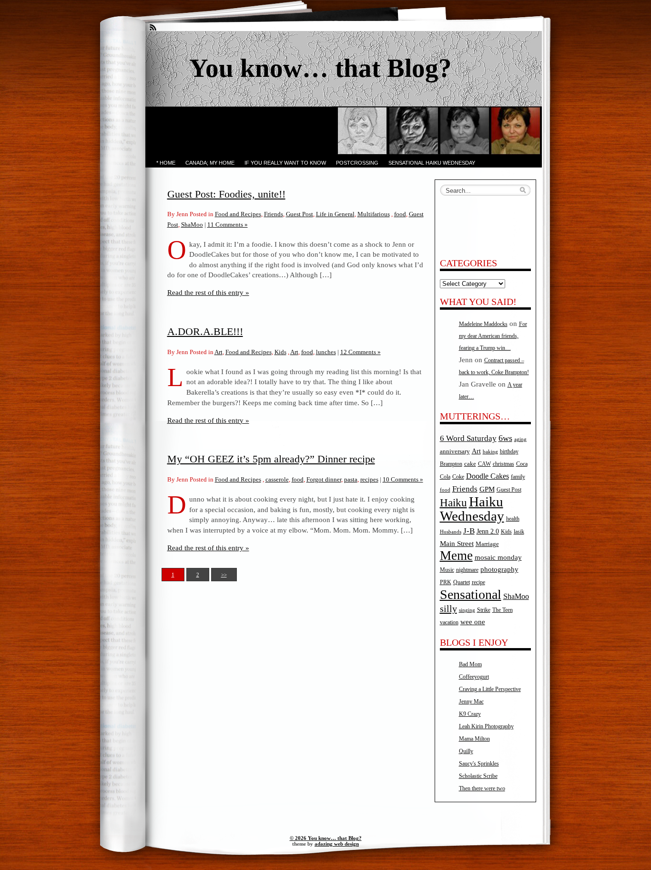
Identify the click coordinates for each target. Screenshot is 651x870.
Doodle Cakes (487, 476)
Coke (458, 477)
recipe (478, 582)
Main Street (457, 543)
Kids (280, 352)
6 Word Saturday (468, 438)
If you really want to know (285, 163)
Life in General (335, 214)
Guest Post (299, 214)
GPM (487, 489)
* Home (165, 163)
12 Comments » (360, 352)
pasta (350, 479)
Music (447, 570)
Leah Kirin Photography (486, 726)
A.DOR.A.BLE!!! (205, 331)
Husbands (450, 532)
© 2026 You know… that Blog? (326, 838)
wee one (472, 622)
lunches (326, 352)
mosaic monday (498, 557)
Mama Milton (474, 738)
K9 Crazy (470, 714)
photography (499, 569)
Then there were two (482, 788)
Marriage (487, 543)
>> (224, 574)
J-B (469, 530)
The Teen (502, 610)
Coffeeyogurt (474, 676)
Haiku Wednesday (472, 509)
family (518, 477)
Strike (483, 610)
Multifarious (373, 214)
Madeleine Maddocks (483, 324)
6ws (505, 438)
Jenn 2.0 (488, 531)
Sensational (470, 594)
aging (520, 439)
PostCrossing (357, 163)
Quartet (461, 582)
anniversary (455, 451)
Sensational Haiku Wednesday (431, 163)
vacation (449, 622)
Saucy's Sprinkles (479, 763)
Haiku (453, 503)
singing (467, 610)
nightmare (467, 570)
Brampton (451, 464)
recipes (369, 479)
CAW (484, 464)
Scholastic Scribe (478, 776)
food (400, 214)
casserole (277, 479)
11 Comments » (227, 224)
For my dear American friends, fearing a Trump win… (493, 336)
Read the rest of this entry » (208, 292)
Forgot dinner (323, 479)
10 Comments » (403, 479)
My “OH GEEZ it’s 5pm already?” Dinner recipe (271, 459)
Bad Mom (470, 664)
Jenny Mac (471, 701)
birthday (509, 452)
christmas (503, 464)
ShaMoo (192, 224)
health (512, 519)
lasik (519, 532)
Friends (273, 214)
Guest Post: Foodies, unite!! (226, 194)
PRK (445, 582)
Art (218, 352)
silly (448, 608)
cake (470, 463)
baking (490, 451)
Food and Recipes (238, 214)
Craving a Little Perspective (490, 689)
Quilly (466, 751)
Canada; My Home (209, 163)
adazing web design (337, 844)
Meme (456, 555)
